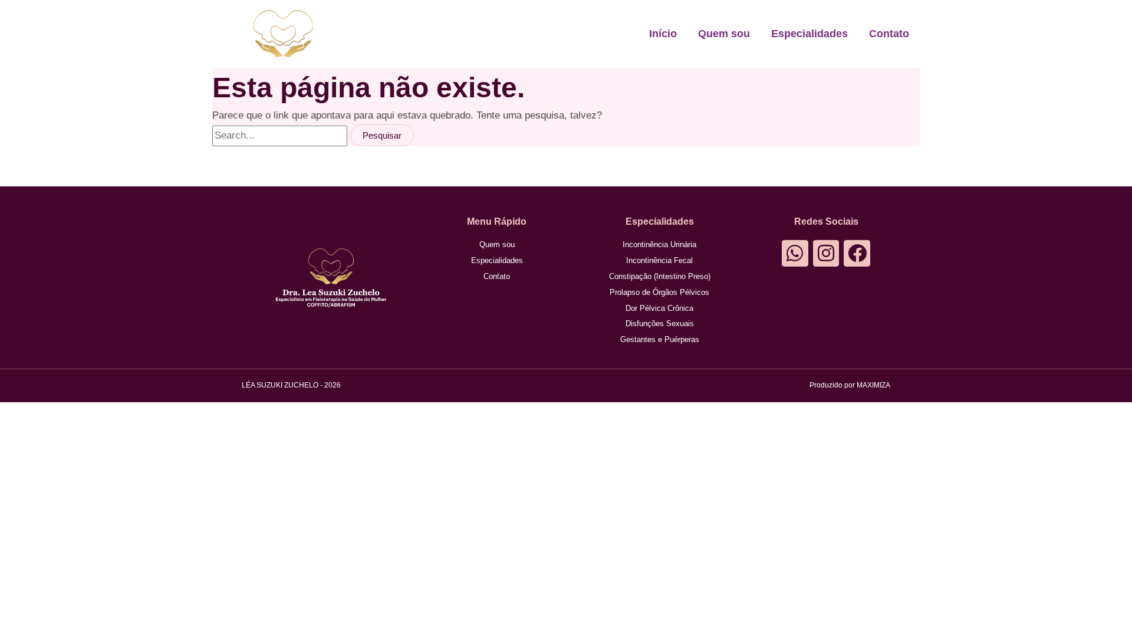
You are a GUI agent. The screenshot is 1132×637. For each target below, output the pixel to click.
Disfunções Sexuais (660, 323)
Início (663, 34)
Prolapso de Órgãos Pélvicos (659, 292)
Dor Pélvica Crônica (659, 308)
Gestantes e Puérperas (659, 339)
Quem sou (724, 34)
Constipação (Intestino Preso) (659, 276)
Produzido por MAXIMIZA (849, 385)
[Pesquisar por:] (281, 135)
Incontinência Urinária (659, 244)
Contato (889, 34)
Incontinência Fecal (659, 260)
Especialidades (809, 34)
